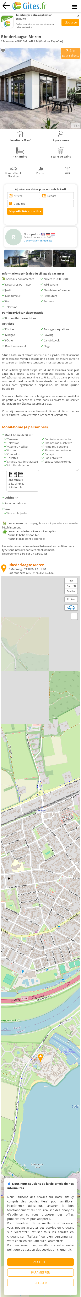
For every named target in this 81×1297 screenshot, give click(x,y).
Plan (71, 580)
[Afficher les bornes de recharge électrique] (71, 607)
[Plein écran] (74, 616)
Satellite (71, 591)
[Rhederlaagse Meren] (40, 128)
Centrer (71, 599)
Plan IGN (71, 586)
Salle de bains (14, 503)
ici (70, 1249)
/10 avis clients (70, 53)
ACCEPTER (40, 1262)
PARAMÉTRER (40, 1272)
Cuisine (10, 497)
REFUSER (40, 1283)
